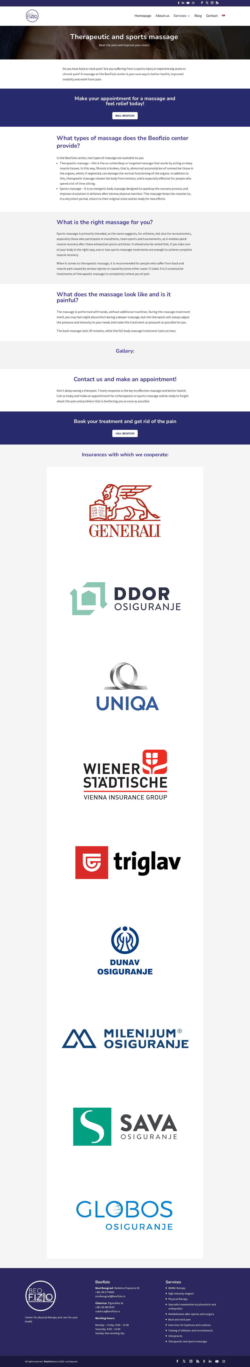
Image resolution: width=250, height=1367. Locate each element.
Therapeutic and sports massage (187, 1341)
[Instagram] (193, 4)
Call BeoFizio (125, 433)
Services (180, 16)
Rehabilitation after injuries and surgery (191, 1314)
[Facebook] (178, 4)
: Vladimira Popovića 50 (117, 1288)
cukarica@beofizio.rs (107, 1311)
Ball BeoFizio (125, 115)
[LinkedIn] (183, 4)
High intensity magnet (181, 1293)
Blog (198, 16)
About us (162, 16)
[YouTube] (188, 4)
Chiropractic (175, 1336)
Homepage (143, 16)
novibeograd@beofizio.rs (110, 1296)
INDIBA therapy (177, 1288)
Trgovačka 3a (109, 1303)
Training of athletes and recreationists (190, 1330)
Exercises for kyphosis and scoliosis (189, 1325)
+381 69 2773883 (104, 1292)
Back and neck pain (179, 1319)
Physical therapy (178, 1299)
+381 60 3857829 (104, 1307)
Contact (212, 16)
